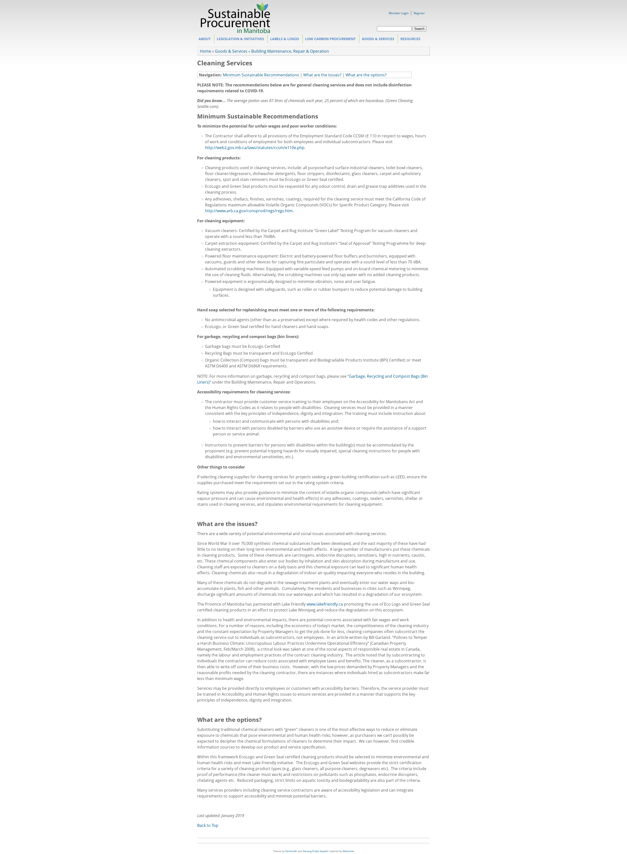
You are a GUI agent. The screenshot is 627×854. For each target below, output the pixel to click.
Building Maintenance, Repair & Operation (290, 51)
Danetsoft (291, 851)
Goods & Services (376, 39)
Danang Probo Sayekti (315, 851)
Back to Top (207, 825)
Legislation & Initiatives (239, 39)
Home (205, 51)
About (203, 39)
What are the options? (366, 75)
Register (419, 13)
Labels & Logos (283, 39)
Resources (409, 39)
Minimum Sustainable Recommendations (261, 75)
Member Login (399, 13)
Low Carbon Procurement (329, 39)
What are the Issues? (322, 75)
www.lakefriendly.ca (325, 604)
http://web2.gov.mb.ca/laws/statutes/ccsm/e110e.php (254, 147)
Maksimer (348, 851)
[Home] (235, 31)
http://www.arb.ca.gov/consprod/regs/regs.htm (249, 210)
